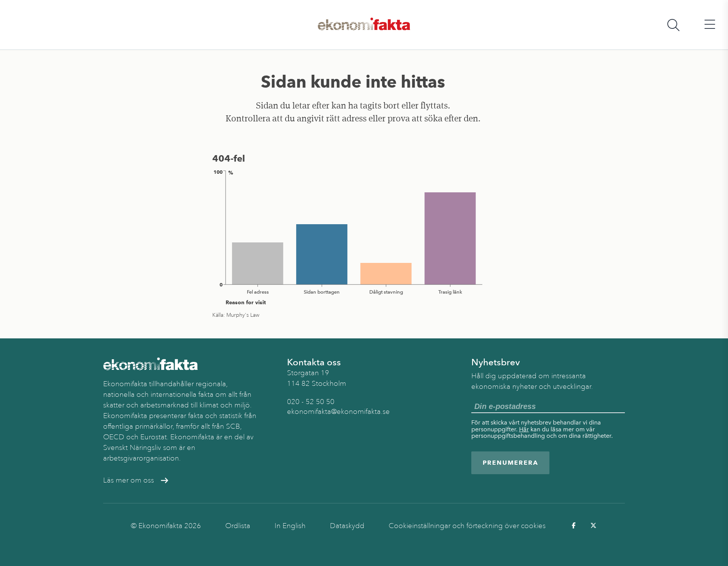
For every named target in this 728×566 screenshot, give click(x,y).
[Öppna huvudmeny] (710, 25)
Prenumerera (510, 462)
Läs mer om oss (128, 480)
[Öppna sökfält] (673, 25)
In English (290, 525)
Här (524, 429)
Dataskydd (347, 525)
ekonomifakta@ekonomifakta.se (338, 411)
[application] (353, 237)
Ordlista (237, 525)
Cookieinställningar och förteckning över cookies (467, 525)
